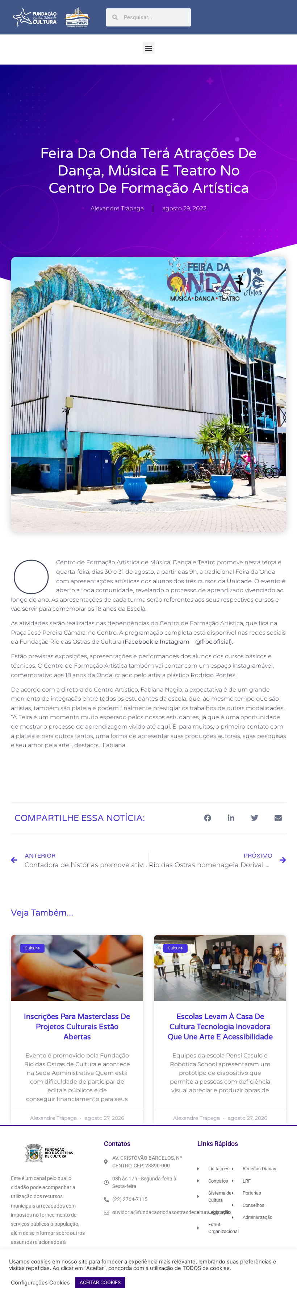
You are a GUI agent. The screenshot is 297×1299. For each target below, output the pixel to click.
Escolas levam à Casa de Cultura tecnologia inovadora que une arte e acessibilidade (220, 1027)
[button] (149, 48)
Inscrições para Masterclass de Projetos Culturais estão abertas (77, 1027)
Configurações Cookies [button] (40, 1282)
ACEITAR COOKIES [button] (100, 1282)
